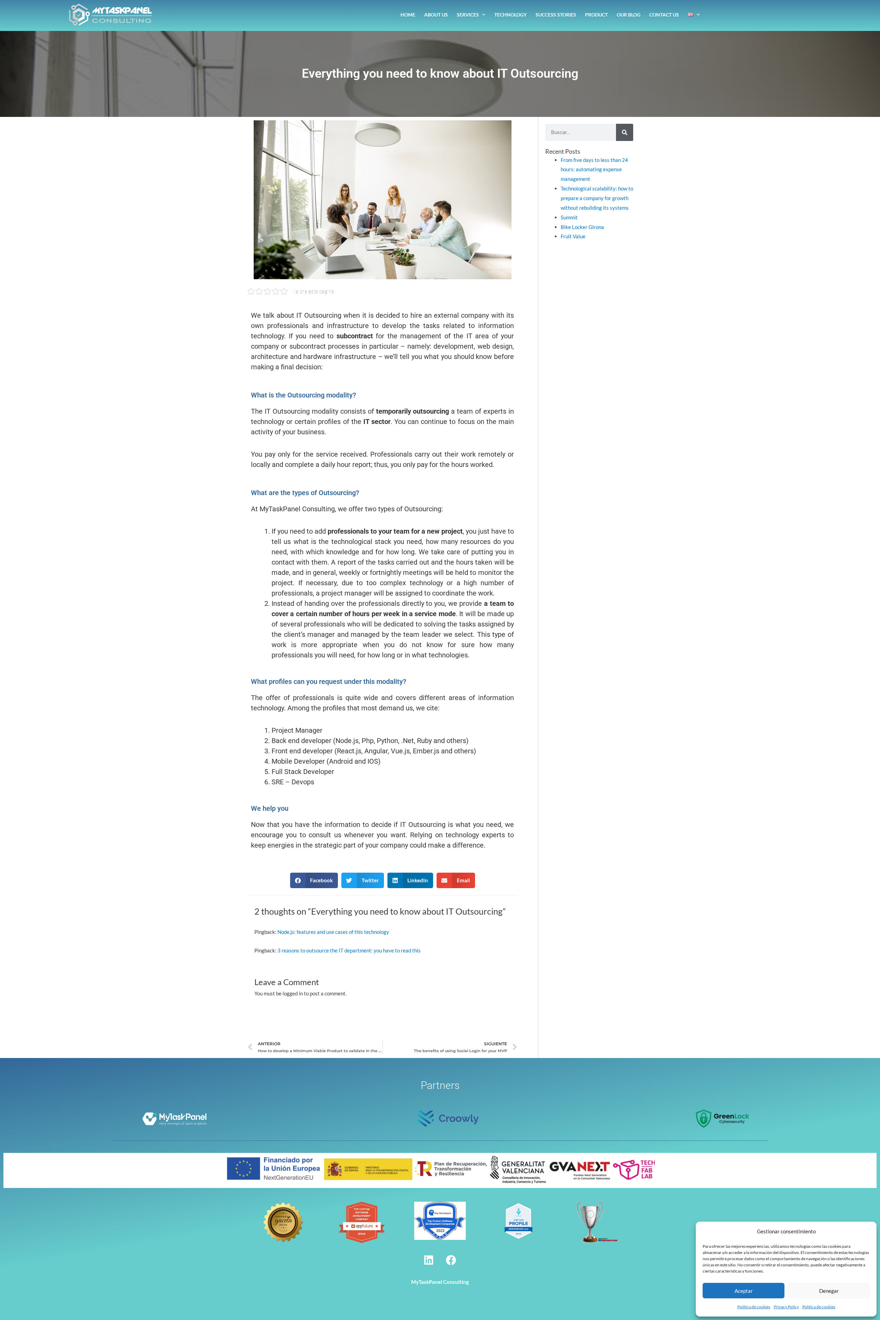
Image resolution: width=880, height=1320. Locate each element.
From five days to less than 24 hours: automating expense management (594, 169)
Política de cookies (753, 1306)
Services (468, 15)
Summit (569, 217)
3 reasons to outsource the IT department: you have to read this (349, 950)
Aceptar (744, 1291)
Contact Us (664, 15)
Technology (510, 15)
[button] (314, 880)
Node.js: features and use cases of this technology (333, 932)
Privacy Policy (786, 1306)
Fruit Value (573, 236)
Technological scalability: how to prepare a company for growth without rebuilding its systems (597, 198)
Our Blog (628, 15)
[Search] (624, 132)
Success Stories (556, 15)
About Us (436, 15)
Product (596, 15)
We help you (269, 808)
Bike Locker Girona (582, 227)
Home (407, 15)
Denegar (829, 1291)
